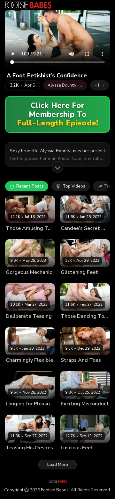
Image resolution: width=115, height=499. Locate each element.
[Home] (28, 5)
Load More (57, 464)
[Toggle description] (57, 167)
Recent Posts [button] (30, 186)
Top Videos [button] (74, 186)
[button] (99, 85)
